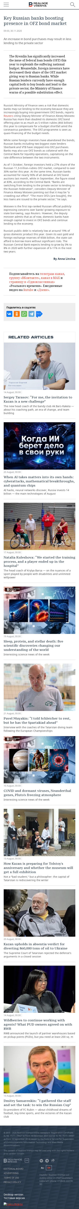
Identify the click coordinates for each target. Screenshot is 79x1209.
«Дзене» (43, 290)
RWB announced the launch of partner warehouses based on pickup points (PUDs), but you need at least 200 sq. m (39, 1028)
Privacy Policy (12, 1182)
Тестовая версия (14, 1198)
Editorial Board (14, 1169)
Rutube (28, 290)
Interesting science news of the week (33, 647)
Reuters (8, 115)
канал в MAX (50, 278)
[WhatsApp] (24, 314)
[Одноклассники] (17, 314)
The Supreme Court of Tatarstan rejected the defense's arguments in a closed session (37, 950)
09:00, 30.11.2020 (13, 30)
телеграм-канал (52, 274)
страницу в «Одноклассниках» (32, 282)
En (48, 1167)
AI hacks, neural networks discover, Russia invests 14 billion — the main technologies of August (39, 485)
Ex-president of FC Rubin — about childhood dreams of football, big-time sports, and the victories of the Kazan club (38, 1108)
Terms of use (11, 1178)
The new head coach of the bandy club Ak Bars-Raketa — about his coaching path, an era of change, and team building (39, 405)
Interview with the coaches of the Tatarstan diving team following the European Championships (38, 724)
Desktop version (13, 1194)
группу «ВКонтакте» (24, 278)
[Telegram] (31, 314)
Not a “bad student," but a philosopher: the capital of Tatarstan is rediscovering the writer (38, 871)
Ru (42, 1167)
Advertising (11, 1173)
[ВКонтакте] (9, 314)
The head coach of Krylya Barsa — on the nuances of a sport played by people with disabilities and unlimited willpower (39, 567)
